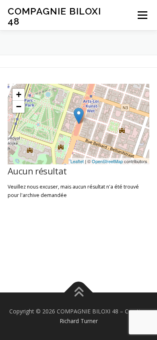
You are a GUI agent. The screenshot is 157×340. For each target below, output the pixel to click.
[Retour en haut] (78, 292)
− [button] (18, 107)
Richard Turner (79, 321)
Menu (142, 15)
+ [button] (18, 94)
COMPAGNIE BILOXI (54, 16)
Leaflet (77, 161)
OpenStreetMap (107, 161)
